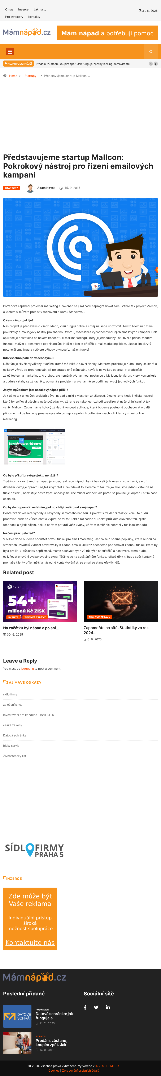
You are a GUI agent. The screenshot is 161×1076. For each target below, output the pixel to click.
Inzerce (23, 9)
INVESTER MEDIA (107, 1066)
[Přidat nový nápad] (107, 32)
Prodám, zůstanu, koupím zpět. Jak (51, 1042)
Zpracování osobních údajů (80, 1070)
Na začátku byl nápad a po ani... (31, 628)
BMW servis (11, 745)
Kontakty (34, 16)
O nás (9, 9)
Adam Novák (46, 187)
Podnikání (42, 1009)
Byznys (13, 617)
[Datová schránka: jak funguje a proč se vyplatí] (17, 1016)
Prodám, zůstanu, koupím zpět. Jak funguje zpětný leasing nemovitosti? (83, 64)
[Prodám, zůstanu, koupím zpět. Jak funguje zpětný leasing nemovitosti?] (17, 1043)
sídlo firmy (10, 694)
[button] (151, 64)
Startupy (30, 75)
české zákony (12, 725)
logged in (27, 668)
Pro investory (14, 16)
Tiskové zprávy (35, 617)
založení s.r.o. (12, 704)
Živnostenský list (14, 756)
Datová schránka (14, 735)
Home (13, 75)
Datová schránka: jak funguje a (54, 1016)
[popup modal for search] (151, 51)
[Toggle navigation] (10, 51)
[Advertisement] (80, 117)
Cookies (53, 1070)
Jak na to (40, 9)
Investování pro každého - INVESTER (28, 715)
